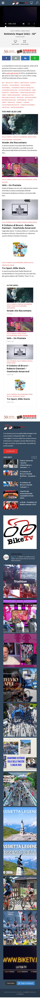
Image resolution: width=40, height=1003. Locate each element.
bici (3, 83)
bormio (33, 83)
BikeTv (16, 83)
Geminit (21, 994)
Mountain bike (7, 139)
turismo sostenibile (27, 105)
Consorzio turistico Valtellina (22, 87)
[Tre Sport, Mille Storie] (20, 250)
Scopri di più (10, 451)
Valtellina (5, 107)
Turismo (19, 102)
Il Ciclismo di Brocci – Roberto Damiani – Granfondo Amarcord (18, 226)
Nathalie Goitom (28, 95)
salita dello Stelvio (12, 73)
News (35, 179)
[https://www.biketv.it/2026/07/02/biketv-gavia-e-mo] (20, 962)
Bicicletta (9, 83)
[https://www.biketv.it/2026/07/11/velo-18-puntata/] (20, 650)
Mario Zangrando (13, 95)
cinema (15, 137)
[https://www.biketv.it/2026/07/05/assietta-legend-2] (20, 858)
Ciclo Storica (6, 222)
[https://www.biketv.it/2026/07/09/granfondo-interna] (20, 789)
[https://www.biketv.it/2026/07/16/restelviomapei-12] (20, 685)
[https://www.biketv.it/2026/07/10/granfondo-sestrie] (20, 754)
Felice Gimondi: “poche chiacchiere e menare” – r (26, 464)
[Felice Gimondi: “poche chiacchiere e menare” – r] (10, 464)
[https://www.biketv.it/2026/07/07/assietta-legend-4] (20, 824)
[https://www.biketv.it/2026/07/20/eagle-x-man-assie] (20, 581)
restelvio (20, 97)
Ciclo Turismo (15, 31)
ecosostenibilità (25, 90)
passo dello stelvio (9, 97)
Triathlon (5, 265)
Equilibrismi (22, 137)
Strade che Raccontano (14, 142)
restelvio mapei (30, 97)
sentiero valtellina (9, 100)
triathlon (11, 102)
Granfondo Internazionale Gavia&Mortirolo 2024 (27, 494)
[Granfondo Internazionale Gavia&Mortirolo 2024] (10, 494)
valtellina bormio (17, 107)
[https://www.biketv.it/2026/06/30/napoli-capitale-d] (20, 928)
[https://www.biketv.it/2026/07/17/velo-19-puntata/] (20, 615)
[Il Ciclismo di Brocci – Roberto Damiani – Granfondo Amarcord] (20, 209)
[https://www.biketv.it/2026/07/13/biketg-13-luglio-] (20, 720)
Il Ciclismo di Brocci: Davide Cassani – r (26, 485)
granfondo (14, 92)
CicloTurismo (14, 85)
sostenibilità (21, 100)
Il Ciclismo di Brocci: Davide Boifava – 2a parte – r (28, 475)
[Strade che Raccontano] (20, 124)
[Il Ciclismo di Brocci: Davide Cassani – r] (10, 483)
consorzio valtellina (9, 90)
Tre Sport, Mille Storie (13, 268)
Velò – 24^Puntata (11, 185)
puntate (5, 182)
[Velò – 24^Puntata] (20, 167)
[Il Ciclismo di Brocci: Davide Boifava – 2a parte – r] (10, 472)
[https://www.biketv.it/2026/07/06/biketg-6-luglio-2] (20, 893)
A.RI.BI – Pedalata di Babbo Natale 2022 (28, 503)
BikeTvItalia (24, 83)
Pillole (30, 262)
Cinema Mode (25, 44)
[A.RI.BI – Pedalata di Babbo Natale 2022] (10, 505)
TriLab (12, 265)
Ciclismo (5, 85)
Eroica (25, 222)
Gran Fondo (25, 31)
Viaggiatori (17, 139)
